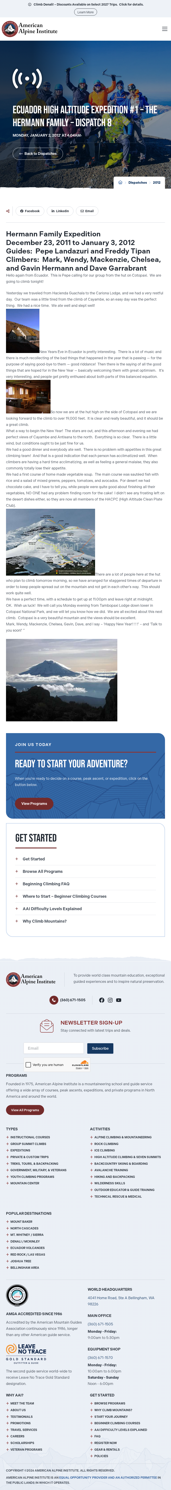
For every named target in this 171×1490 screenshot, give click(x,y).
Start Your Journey (111, 1416)
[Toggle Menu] (164, 28)
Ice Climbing (104, 1150)
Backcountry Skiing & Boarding (121, 1163)
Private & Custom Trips (29, 1157)
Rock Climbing (106, 1144)
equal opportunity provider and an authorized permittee (108, 1477)
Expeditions (20, 1150)
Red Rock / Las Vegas (27, 1254)
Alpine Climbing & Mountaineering (123, 1137)
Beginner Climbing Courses (117, 1423)
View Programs (34, 804)
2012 (157, 183)
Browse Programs (109, 1403)
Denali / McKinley (25, 1241)
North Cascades (24, 1228)
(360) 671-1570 (100, 1358)
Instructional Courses (30, 1137)
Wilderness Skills (109, 1183)
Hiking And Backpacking (114, 1177)
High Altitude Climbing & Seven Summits (127, 1157)
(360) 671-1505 (73, 1000)
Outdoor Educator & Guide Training (124, 1190)
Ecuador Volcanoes (27, 1248)
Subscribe (100, 1048)
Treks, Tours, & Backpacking (34, 1163)
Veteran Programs (26, 1449)
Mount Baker (21, 1221)
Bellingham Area (24, 1267)
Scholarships (22, 1443)
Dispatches (137, 183)
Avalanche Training (111, 1170)
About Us (18, 1410)
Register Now (105, 1443)
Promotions (20, 1423)
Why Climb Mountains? (113, 1410)
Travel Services (23, 1430)
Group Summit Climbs (28, 1144)
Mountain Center (24, 1183)
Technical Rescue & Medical (118, 1196)
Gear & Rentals (107, 1449)
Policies (101, 1456)
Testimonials (21, 1416)
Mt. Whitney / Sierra (27, 1235)
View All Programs (25, 1110)
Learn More (85, 12)
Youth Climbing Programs (32, 1177)
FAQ (97, 1436)
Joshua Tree (20, 1261)
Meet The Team (22, 1403)
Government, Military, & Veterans (38, 1170)
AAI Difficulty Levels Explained (120, 1430)
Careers (17, 1436)
